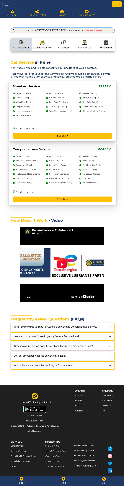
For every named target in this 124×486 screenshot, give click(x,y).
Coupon (78, 406)
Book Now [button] (62, 135)
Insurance (79, 401)
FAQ (104, 411)
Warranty (79, 411)
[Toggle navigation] (6, 4)
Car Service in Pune (51, 446)
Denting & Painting (18, 451)
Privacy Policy (107, 395)
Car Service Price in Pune (54, 466)
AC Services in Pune (52, 456)
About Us (79, 395)
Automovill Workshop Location (86, 466)
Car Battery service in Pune (84, 461)
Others (13, 466)
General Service (17, 446)
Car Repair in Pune (51, 461)
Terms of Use (107, 401)
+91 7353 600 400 (34, 416)
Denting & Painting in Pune (55, 451)
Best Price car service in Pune (85, 456)
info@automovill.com (34, 421)
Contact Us (106, 406)
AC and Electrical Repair (20, 461)
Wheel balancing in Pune (84, 450)
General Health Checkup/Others (23, 456)
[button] (63, 30)
